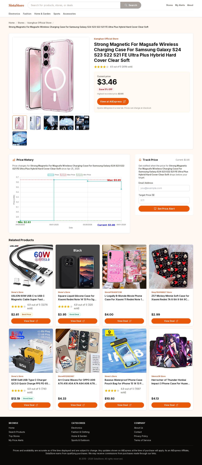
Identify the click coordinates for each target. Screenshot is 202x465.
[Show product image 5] (82, 123)
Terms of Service (142, 440)
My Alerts (180, 5)
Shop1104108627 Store (161, 292)
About (190, 5)
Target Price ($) (147, 195)
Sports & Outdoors (80, 440)
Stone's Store (17, 292)
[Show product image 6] (19, 138)
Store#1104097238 (113, 292)
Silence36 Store (158, 376)
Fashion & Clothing (80, 432)
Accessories (69, 13)
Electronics (14, 13)
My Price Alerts (16, 440)
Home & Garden (42, 13)
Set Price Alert (166, 208)
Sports (57, 13)
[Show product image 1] (19, 123)
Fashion (27, 13)
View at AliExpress (111, 101)
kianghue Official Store (39, 22)
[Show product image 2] (35, 123)
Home (12, 22)
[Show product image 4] (66, 123)
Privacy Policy (141, 436)
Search (133, 5)
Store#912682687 (66, 376)
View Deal (29, 321)
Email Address (146, 183)
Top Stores (14, 436)
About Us (138, 428)
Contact (138, 432)
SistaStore (16, 5)
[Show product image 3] (51, 123)
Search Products (17, 432)
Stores (169, 5)
